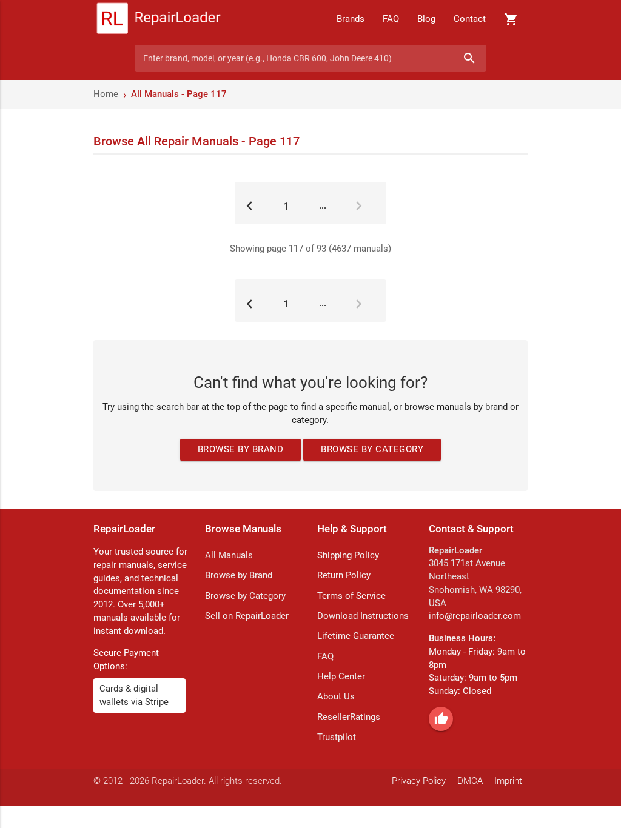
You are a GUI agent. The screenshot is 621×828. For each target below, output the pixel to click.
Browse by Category (372, 449)
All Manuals (229, 555)
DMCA (470, 781)
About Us (336, 697)
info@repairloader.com (475, 616)
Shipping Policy (348, 555)
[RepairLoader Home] (158, 19)
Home (105, 94)
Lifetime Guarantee (355, 636)
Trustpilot (336, 737)
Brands (350, 19)
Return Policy (344, 575)
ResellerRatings (348, 717)
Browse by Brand (241, 449)
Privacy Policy (419, 781)
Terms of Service (351, 596)
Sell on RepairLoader (247, 616)
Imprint (508, 781)
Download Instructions (363, 616)
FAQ (391, 19)
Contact (470, 19)
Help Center (341, 677)
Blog (426, 19)
